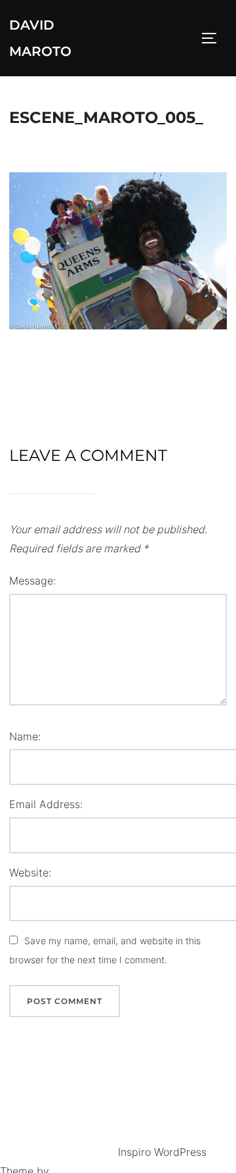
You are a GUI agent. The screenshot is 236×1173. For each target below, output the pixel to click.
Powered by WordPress (59, 1152)
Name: (25, 736)
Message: (32, 580)
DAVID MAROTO (40, 38)
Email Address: (46, 804)
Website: (30, 872)
